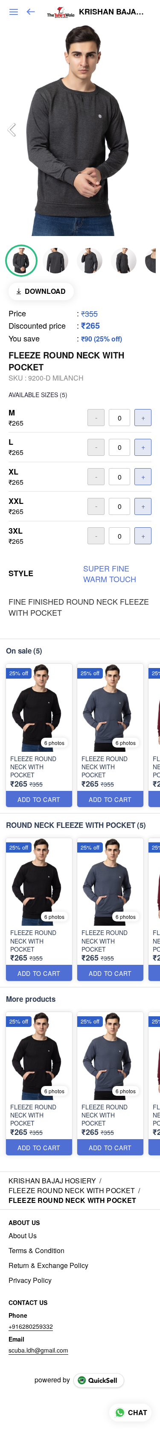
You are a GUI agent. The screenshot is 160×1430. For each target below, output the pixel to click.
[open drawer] (14, 12)
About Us (23, 1235)
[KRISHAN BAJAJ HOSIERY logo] (61, 12)
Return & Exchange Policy (48, 1265)
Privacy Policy (30, 1280)
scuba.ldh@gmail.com (38, 1350)
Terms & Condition (36, 1250)
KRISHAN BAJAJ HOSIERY (113, 12)
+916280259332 (31, 1326)
